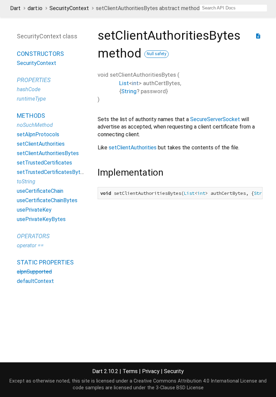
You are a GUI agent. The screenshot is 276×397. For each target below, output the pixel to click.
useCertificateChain (40, 191)
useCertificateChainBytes (47, 200)
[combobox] (233, 8)
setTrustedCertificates (44, 162)
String (129, 91)
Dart (15, 8)
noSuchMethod (35, 125)
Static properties (45, 262)
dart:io (35, 8)
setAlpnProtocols (38, 134)
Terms (130, 371)
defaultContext (35, 281)
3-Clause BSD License (180, 388)
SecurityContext (69, 8)
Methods (31, 115)
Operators (33, 236)
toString (26, 181)
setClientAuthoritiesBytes (48, 153)
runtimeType (31, 99)
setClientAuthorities (41, 144)
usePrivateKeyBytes (41, 219)
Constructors (40, 53)
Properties (33, 79)
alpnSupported (34, 271)
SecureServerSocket (215, 119)
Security (174, 371)
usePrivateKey (34, 210)
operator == (30, 245)
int (135, 83)
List (124, 83)
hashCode (28, 89)
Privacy (151, 371)
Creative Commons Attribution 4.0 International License (195, 381)
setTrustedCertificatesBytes (51, 172)
